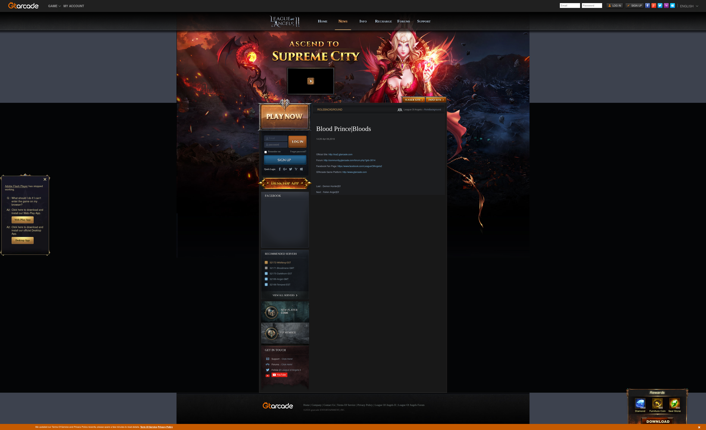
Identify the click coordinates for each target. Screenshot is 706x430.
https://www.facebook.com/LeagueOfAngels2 (360, 166)
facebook (279, 169)
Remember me (274, 151)
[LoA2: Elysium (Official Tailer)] (310, 81)
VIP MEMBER (288, 332)
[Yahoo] (666, 5)
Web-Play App (23, 219)
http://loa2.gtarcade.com (340, 154)
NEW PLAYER (289, 311)
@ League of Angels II (289, 369)
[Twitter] (660, 5)
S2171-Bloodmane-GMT (282, 267)
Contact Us (329, 405)
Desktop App (22, 240)
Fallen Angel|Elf (331, 191)
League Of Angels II (385, 405)
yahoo (296, 169)
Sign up (636, 5)
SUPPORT (424, 21)
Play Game (285, 115)
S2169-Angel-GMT (279, 278)
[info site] (436, 100)
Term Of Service (148, 427)
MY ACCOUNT (73, 6)
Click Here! (287, 358)
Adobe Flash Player (16, 185)
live (301, 169)
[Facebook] (647, 5)
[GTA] (278, 407)
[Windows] (672, 5)
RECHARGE (383, 21)
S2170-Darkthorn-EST (281, 273)
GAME (52, 6)
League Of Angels (413, 109)
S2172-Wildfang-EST (280, 262)
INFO (363, 21)
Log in (616, 5)
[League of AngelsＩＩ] (284, 27)
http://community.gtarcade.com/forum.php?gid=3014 (349, 160)
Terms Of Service (346, 405)
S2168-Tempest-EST (280, 284)
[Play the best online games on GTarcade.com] (23, 5)
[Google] (653, 5)
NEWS (342, 21)
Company (317, 405)
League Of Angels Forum (411, 405)
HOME (322, 21)
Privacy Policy (165, 427)
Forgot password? (298, 151)
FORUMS (403, 21)
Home (306, 405)
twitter (290, 169)
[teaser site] (413, 100)
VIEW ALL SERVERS (284, 295)
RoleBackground (432, 109)
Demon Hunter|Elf (331, 186)
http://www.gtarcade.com (355, 171)
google (285, 169)
